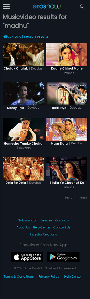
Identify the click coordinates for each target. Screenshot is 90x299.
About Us (23, 227)
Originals (62, 220)
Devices (46, 220)
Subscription (28, 220)
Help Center (41, 227)
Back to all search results (26, 36)
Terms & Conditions (19, 276)
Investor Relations (43, 234)
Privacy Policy (49, 276)
